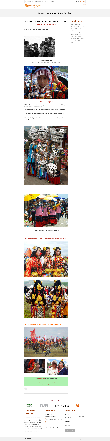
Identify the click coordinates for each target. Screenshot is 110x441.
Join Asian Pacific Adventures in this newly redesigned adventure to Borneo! (78, 34)
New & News (82, 1)
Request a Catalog (46, 384)
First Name (68, 421)
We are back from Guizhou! (77, 38)
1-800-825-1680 (30, 1)
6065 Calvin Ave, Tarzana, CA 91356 (46, 382)
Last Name (67, 425)
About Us (52, 1)
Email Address (69, 417)
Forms (78, 439)
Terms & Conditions (71, 439)
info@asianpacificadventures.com (42, 1)
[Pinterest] (78, 1)
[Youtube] (76, 1)
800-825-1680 (41, 378)
